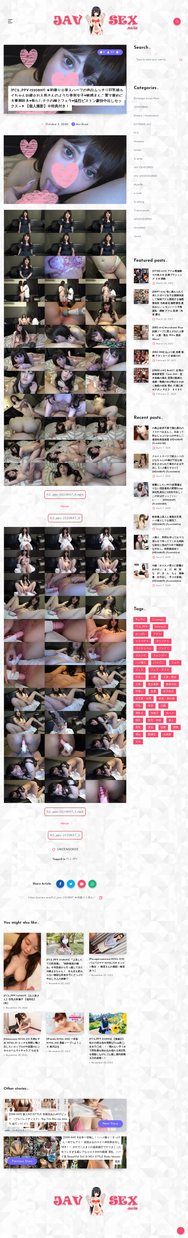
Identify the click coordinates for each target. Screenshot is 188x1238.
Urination (139, 227)
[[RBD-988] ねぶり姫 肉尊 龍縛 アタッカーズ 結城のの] (141, 357)
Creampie (158, 619)
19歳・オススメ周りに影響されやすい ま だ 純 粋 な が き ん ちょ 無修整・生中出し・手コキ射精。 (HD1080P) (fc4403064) (168, 573)
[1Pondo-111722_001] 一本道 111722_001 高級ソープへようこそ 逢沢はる (63, 1043)
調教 (175, 727)
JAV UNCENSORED (145, 176)
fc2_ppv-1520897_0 (65, 518)
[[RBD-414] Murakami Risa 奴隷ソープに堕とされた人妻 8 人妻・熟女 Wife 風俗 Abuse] (141, 332)
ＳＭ (138, 741)
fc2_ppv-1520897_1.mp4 (65, 812)
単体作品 (171, 684)
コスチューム (143, 648)
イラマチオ (142, 641)
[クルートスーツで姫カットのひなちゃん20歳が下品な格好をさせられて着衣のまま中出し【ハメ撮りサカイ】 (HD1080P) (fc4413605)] (141, 461)
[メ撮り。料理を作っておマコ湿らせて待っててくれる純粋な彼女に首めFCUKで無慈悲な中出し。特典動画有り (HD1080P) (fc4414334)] (141, 542)
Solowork (160, 626)
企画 (138, 684)
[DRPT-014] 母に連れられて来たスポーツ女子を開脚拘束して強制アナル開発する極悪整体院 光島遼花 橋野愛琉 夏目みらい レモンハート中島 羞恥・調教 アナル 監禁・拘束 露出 (168, 303)
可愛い (139, 691)
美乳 (138, 727)
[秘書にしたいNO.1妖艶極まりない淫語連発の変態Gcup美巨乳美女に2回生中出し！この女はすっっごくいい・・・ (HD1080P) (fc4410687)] (141, 489)
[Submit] (180, 60)
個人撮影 (153, 684)
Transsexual (141, 210)
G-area (138, 158)
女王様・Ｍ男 (143, 698)
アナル (157, 634)
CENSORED (141, 107)
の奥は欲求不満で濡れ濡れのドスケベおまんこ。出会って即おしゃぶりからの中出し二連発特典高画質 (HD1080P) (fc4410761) (168, 436)
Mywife (138, 184)
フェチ (175, 662)
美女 (150, 727)
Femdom (139, 141)
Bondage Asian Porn (146, 98)
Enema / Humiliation (146, 115)
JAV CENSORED (143, 167)
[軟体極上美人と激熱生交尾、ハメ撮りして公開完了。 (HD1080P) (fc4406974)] (141, 521)
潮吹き (139, 713)
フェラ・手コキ (160, 670)
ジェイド (164, 648)
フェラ (139, 670)
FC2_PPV (72, 859)
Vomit (137, 236)
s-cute (138, 193)
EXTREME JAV (142, 124)
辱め (138, 734)
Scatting (139, 202)
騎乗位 (152, 734)
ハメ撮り (140, 662)
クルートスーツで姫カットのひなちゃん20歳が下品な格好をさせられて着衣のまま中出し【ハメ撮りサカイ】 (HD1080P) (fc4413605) (168, 464)
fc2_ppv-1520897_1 (65, 835)
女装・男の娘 (167, 698)
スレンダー (160, 655)
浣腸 (163, 705)
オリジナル (162, 641)
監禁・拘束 (154, 720)
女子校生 (168, 691)
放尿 (150, 705)
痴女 (138, 720)
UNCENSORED (67, 849)
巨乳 (138, 705)
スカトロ (140, 655)
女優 (153, 691)
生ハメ (170, 713)
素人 (171, 720)
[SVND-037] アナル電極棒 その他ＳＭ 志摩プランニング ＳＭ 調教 (167, 275)
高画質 (167, 734)
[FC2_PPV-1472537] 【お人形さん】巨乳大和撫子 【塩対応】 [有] (21, 1000)
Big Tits (140, 619)
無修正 (155, 713)
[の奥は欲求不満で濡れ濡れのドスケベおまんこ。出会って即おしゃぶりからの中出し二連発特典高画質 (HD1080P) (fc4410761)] (141, 433)
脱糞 (163, 727)
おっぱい (140, 634)
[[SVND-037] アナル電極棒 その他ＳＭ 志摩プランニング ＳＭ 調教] (141, 276)
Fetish (137, 150)
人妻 (153, 677)
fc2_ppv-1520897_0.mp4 (65, 495)
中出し (139, 677)
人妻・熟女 (170, 677)
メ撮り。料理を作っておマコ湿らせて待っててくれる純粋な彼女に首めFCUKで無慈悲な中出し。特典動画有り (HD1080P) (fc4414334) (168, 545)
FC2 (136, 133)
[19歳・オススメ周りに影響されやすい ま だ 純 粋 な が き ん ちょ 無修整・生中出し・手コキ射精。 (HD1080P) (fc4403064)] (141, 570)
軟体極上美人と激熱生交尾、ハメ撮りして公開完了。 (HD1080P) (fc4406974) (168, 521)
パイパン (158, 662)
